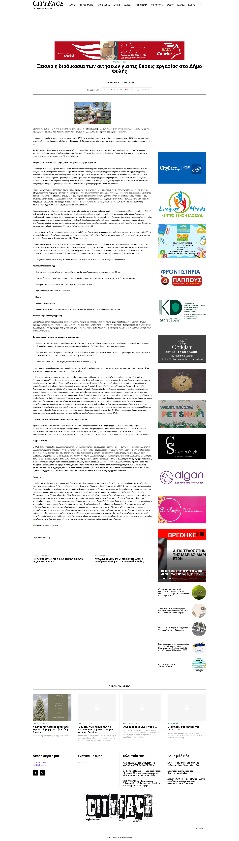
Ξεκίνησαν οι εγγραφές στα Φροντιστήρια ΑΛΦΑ (180, 772)
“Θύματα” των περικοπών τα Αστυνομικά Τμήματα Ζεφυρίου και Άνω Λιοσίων (96, 729)
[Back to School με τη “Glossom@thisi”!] (199, 665)
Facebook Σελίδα (39, 763)
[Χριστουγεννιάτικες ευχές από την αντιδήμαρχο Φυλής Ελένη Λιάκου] (52, 707)
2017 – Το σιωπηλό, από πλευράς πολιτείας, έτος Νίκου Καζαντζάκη (183, 764)
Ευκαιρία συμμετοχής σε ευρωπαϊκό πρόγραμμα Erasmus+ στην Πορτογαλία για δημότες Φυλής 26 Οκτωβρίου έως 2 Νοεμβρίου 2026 (173, 647)
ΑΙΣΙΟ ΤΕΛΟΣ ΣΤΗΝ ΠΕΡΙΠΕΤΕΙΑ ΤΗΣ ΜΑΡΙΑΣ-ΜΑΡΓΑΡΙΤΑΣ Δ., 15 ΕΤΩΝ (181, 573)
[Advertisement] (119, 20)
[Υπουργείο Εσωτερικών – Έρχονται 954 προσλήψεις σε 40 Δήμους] (199, 629)
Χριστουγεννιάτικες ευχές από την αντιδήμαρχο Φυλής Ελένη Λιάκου (51, 729)
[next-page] (202, 534)
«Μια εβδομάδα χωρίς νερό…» (140, 726)
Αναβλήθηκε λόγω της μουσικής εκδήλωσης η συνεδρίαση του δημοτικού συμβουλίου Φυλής (119, 560)
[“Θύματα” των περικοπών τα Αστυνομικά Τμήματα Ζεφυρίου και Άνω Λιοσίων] (97, 707)
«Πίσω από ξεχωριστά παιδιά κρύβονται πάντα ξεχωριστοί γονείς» (58, 560)
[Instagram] (42, 773)
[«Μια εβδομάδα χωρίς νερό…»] (142, 707)
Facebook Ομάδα (39, 765)
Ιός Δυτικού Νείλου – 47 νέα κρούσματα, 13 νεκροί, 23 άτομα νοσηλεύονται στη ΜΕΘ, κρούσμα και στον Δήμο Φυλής (173, 592)
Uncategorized (119, 62)
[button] (199, 5)
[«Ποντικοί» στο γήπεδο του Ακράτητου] (187, 707)
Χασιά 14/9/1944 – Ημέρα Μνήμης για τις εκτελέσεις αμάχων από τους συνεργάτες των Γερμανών (186, 781)
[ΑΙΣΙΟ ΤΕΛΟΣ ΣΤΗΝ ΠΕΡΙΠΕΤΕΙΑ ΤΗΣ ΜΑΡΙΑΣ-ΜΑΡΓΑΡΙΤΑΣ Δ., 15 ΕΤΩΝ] (182, 555)
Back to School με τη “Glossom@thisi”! (166, 665)
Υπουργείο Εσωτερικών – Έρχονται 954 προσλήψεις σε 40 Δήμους (173, 629)
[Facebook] (35, 773)
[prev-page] (197, 534)
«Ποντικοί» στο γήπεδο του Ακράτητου (184, 728)
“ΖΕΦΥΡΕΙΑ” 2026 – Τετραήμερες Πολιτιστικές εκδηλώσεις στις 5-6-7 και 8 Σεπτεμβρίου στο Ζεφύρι (173, 611)
